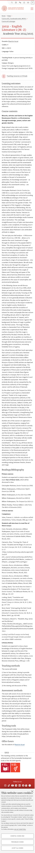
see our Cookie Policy (20, 829)
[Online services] (20, 3)
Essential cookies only (17, 836)
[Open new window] (5, 785)
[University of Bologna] (13, 8)
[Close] (32, 791)
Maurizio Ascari (13, 41)
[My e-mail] (28, 3)
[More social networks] (29, 785)
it (32, 3)
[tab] (32, 2)
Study (9, 16)
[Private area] (24, 3)
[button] (29, 8)
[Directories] (16, 3)
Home (3, 16)
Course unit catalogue (8, 21)
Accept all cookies (17, 848)
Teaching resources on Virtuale (17, 76)
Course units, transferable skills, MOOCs (14, 19)
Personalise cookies (17, 842)
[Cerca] (12, 3)
